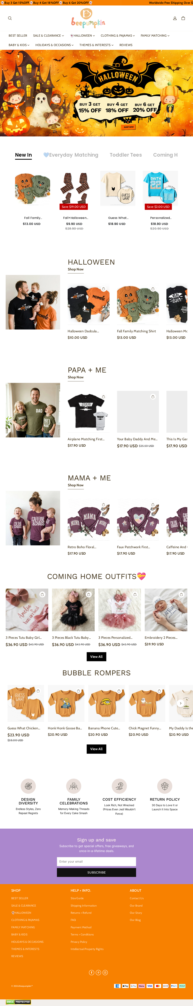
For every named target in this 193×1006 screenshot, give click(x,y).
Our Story (136, 912)
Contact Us (137, 898)
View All (96, 657)
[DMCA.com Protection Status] (18, 1003)
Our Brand (136, 905)
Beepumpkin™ (26, 986)
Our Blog (135, 920)
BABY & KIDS (18, 45)
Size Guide (77, 898)
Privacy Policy (79, 942)
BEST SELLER (18, 35)
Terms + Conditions (82, 934)
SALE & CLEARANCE (47, 35)
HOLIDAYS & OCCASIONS (53, 45)
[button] (10, 18)
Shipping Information (84, 905)
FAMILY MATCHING (154, 35)
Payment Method (81, 927)
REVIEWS (125, 45)
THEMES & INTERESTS (95, 45)
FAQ (73, 920)
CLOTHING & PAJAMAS (116, 35)
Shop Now (76, 269)
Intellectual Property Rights (87, 949)
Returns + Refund (81, 912)
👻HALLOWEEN (81, 35)
